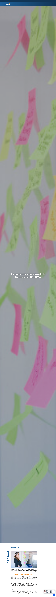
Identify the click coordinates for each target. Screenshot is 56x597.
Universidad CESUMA (15, 547)
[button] (8, 551)
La (14, 595)
